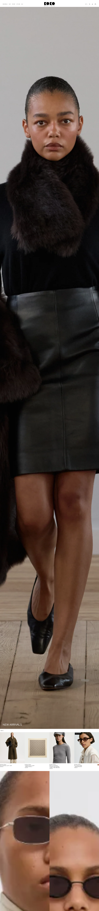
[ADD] (22, 761)
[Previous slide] (2, 747)
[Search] (89, 4)
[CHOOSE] (72, 761)
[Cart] (95, 4)
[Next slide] (23, 747)
